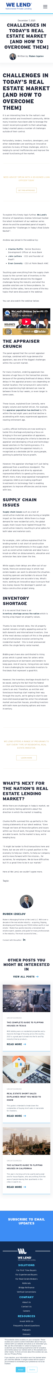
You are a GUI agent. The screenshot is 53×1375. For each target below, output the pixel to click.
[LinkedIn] (24, 940)
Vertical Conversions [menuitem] (26, 1292)
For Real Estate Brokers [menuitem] (26, 1279)
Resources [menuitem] (26, 1316)
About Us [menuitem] (26, 1302)
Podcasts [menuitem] (26, 1330)
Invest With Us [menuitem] (26, 1321)
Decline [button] (32, 1369)
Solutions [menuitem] (26, 1265)
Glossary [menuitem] (27, 1334)
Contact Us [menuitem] (26, 1306)
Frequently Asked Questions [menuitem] (26, 1325)
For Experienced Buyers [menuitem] (26, 1274)
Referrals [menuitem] (26, 1283)
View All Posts (24, 976)
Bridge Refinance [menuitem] (27, 1287)
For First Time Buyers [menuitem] (26, 1270)
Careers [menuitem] (26, 1311)
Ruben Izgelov (36, 56)
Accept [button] (20, 1369)
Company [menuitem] (26, 1297)
